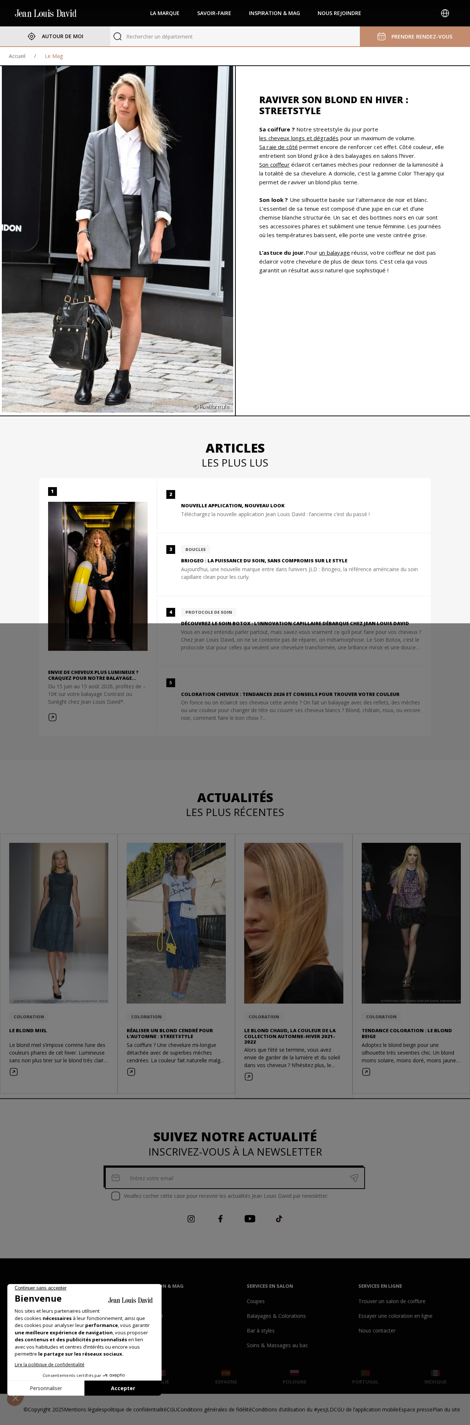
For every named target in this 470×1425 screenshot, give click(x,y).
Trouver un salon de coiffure (392, 1301)
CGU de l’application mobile (366, 1409)
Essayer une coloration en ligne (395, 1315)
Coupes (256, 1301)
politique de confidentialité (135, 1409)
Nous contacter (376, 1330)
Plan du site (446, 1409)
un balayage (334, 252)
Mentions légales (84, 1409)
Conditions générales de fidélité (214, 1409)
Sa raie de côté (278, 147)
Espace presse (415, 1409)
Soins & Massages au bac (277, 1345)
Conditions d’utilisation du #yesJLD (293, 1409)
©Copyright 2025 (44, 1409)
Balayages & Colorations (276, 1315)
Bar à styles (261, 1330)
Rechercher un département (159, 36)
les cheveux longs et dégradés (299, 138)
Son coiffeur (274, 164)
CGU (172, 1409)
